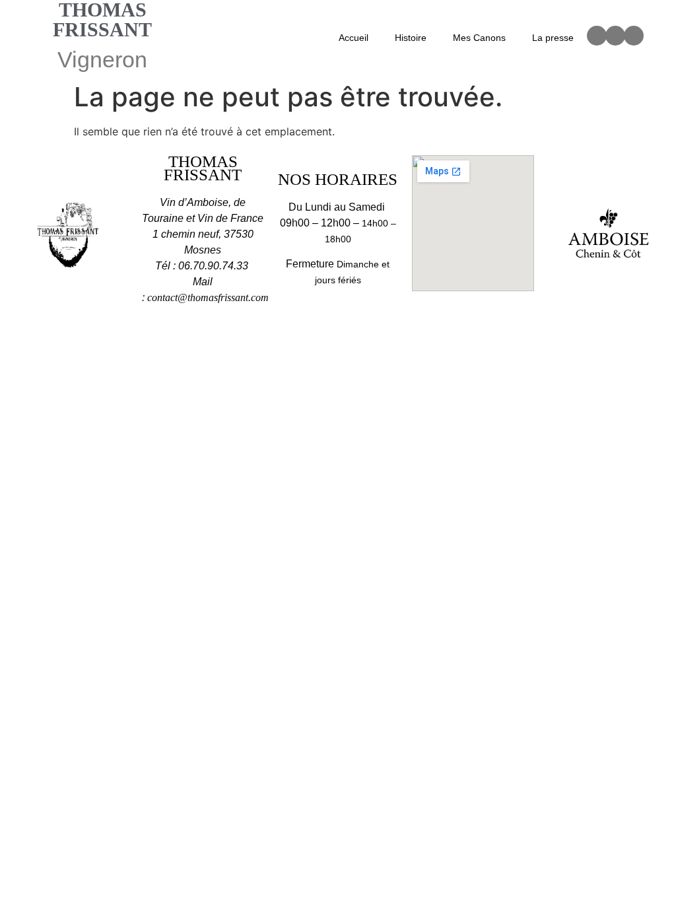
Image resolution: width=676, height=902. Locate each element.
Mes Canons (479, 37)
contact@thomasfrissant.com (208, 297)
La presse (553, 37)
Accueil (353, 37)
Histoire (410, 37)
